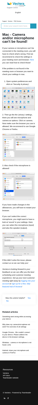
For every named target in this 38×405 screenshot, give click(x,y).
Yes (29, 298)
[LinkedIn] (4, 398)
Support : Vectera (7, 21)
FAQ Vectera (17, 21)
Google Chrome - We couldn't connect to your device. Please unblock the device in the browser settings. (16, 334)
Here (32, 60)
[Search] (33, 26)
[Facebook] (8, 398)
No (7, 301)
